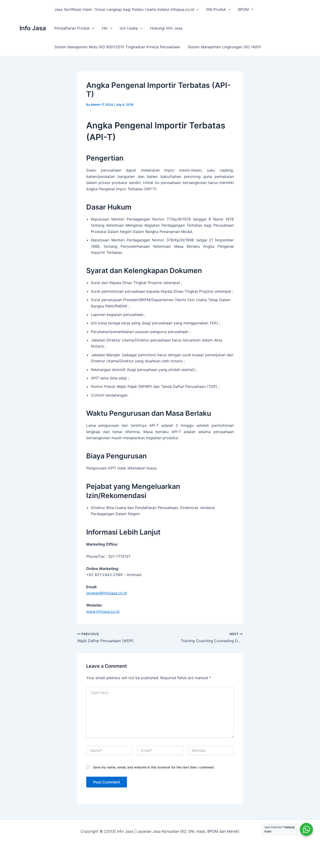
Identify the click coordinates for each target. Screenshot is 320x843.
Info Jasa (32, 28)
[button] (196, 9)
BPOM (243, 9)
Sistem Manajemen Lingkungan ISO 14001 (224, 47)
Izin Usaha (129, 28)
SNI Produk (216, 9)
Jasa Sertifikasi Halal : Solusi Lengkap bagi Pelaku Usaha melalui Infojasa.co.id (124, 9)
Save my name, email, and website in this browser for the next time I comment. (154, 767)
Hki (105, 28)
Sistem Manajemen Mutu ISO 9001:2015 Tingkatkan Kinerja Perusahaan (117, 47)
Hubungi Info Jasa (166, 28)
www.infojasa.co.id (102, 611)
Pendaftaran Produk (72, 28)
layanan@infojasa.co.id (106, 593)
